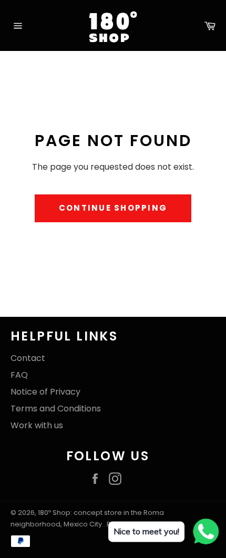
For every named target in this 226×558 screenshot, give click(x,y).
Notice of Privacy (45, 392)
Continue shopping (113, 207)
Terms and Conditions (56, 408)
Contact (28, 358)
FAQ (19, 375)
